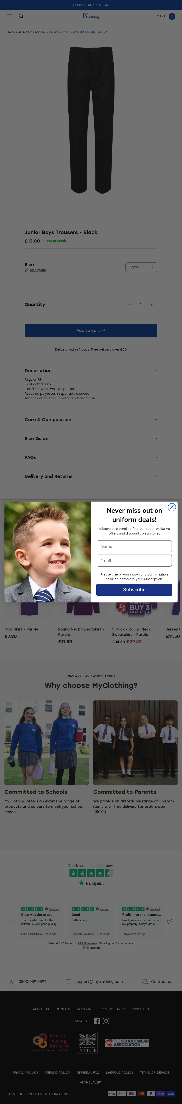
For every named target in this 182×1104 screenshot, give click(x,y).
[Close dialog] (172, 507)
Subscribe (134, 590)
